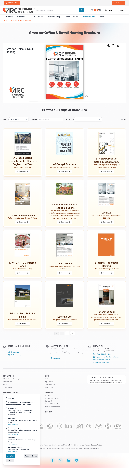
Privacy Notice (85, 445)
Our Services (21, 17)
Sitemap (48, 412)
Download (22, 171)
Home (6, 21)
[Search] (81, 10)
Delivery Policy (50, 384)
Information (8, 376)
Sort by (6, 119)
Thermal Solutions (71, 17)
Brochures (28, 21)
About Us (48, 395)
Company (49, 392)
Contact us (48, 401)
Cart (46, 379)
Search (34, 119)
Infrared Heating (54, 17)
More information (13, 424)
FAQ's (5, 384)
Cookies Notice (96, 445)
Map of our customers (52, 407)
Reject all (10, 460)
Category (70, 119)
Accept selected (31, 456)
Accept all (10, 456)
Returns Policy (50, 387)
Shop (102, 17)
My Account (49, 381)
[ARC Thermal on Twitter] (60, 460)
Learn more (26, 404)
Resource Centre (89, 17)
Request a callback (51, 404)
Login (122, 10)
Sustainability (8, 17)
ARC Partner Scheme (52, 398)
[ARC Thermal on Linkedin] (68, 460)
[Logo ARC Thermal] (18, 10)
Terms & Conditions (71, 445)
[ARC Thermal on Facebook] (52, 460)
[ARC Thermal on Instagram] (76, 460)
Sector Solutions (37, 17)
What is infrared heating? (11, 379)
